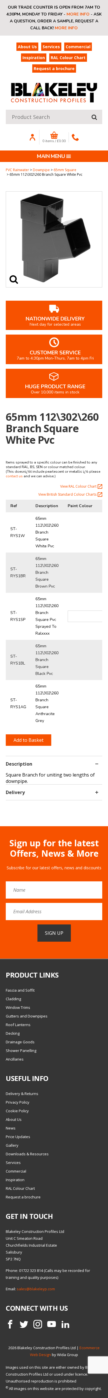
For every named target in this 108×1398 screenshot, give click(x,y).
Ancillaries (15, 1059)
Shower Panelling (21, 1050)
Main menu (51, 156)
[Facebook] (10, 1324)
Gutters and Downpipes (27, 1016)
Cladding (13, 998)
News (11, 1128)
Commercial (78, 46)
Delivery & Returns (22, 1093)
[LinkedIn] (65, 1324)
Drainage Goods (20, 1041)
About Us (27, 46)
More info (78, 14)
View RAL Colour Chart (78, 486)
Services (51, 46)
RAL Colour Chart (68, 57)
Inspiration (33, 57)
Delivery (15, 792)
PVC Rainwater (17, 169)
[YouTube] (51, 1324)
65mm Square (65, 169)
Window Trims (18, 1007)
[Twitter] (24, 1324)
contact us (14, 476)
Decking (13, 1033)
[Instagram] (37, 1324)
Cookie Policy (17, 1110)
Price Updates (18, 1136)
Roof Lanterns (18, 1024)
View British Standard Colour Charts (67, 494)
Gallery (12, 1145)
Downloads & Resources (27, 1153)
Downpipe (41, 169)
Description (19, 764)
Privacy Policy (17, 1102)
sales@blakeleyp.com (36, 1288)
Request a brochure (54, 68)
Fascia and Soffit (20, 990)
